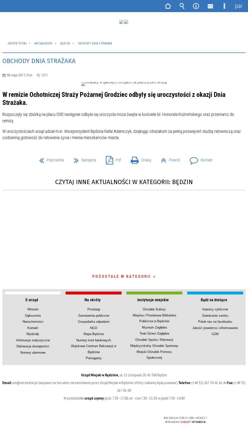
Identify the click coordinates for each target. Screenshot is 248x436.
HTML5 (116, 420)
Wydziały (32, 334)
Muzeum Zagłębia (154, 327)
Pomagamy (94, 358)
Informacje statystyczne (33, 340)
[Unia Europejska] (126, 22)
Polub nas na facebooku (215, 321)
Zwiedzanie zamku (215, 315)
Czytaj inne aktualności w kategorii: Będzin (124, 182)
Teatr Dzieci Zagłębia (154, 333)
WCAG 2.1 (138, 419)
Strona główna (167, 6)
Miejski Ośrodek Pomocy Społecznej (154, 354)
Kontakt (199, 158)
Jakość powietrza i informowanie (215, 328)
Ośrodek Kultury (154, 309)
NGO (93, 328)
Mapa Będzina (94, 334)
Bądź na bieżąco (214, 300)
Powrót (168, 158)
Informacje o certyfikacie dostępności (62, 421)
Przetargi (93, 309)
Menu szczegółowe (224, 6)
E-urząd (31, 300)
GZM (215, 334)
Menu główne (210, 6)
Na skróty (93, 300)
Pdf (111, 158)
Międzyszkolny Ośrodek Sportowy (154, 346)
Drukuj (139, 158)
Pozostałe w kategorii (121, 276)
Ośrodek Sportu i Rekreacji (154, 340)
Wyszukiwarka (182, 6)
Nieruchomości (33, 321)
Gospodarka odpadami (93, 321)
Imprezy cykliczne (215, 309)
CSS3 (123, 420)
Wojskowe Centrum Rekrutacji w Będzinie (93, 349)
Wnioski (33, 309)
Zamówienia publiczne (93, 315)
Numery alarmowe (33, 352)
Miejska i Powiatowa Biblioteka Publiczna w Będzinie (154, 318)
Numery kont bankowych (93, 340)
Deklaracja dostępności (32, 346)
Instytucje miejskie (153, 300)
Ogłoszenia (33, 315)
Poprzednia (49, 158)
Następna (83, 158)
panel (238, 5)
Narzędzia (196, 6)
